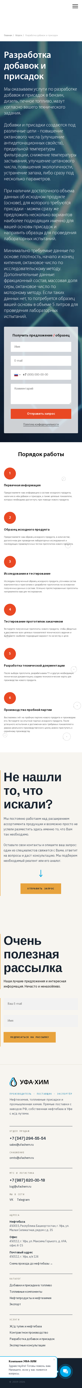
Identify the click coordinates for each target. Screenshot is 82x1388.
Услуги (18, 35)
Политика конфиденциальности (41, 918)
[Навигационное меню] (75, 6)
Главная (8, 35)
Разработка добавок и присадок (41, 35)
